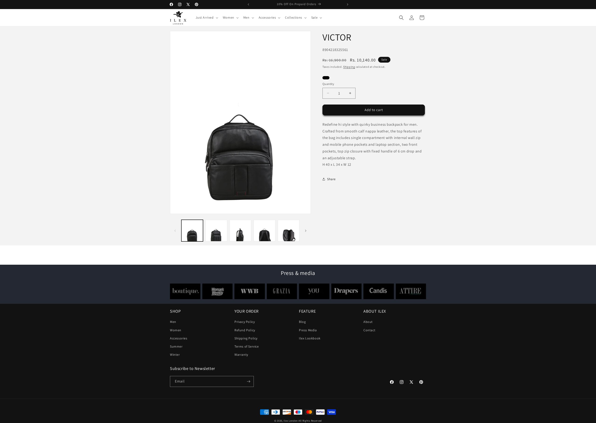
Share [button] (331, 179)
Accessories (178, 338)
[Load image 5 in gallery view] (288, 230)
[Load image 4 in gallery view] (264, 230)
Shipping (349, 66)
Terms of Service (246, 346)
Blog (302, 322)
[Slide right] (306, 231)
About (368, 322)
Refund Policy (244, 330)
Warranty (241, 354)
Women (175, 330)
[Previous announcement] (248, 4)
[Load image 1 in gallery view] (192, 230)
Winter (175, 354)
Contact (369, 330)
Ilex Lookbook (310, 338)
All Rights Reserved (310, 420)
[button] (206, 17)
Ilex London (291, 420)
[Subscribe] (248, 381)
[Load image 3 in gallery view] (240, 230)
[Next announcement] (347, 4)
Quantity (328, 84)
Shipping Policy (245, 338)
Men (173, 322)
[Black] (325, 78)
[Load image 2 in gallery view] (216, 230)
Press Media (308, 330)
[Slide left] (175, 231)
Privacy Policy (244, 322)
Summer (176, 346)
